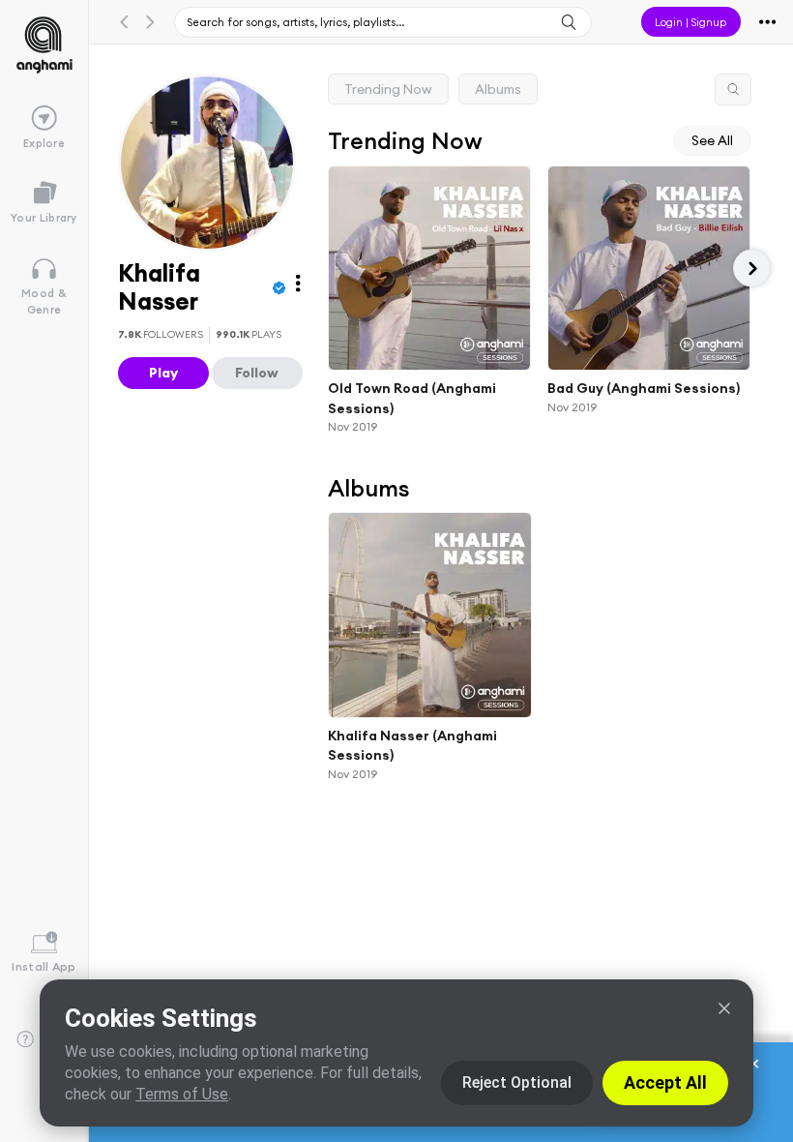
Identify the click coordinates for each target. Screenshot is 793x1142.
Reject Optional (517, 1082)
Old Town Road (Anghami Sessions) (412, 398)
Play (163, 372)
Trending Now (388, 89)
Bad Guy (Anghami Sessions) (643, 388)
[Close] (724, 1008)
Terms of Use (181, 1094)
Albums (498, 89)
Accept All (665, 1082)
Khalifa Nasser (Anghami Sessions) (412, 745)
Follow (257, 372)
